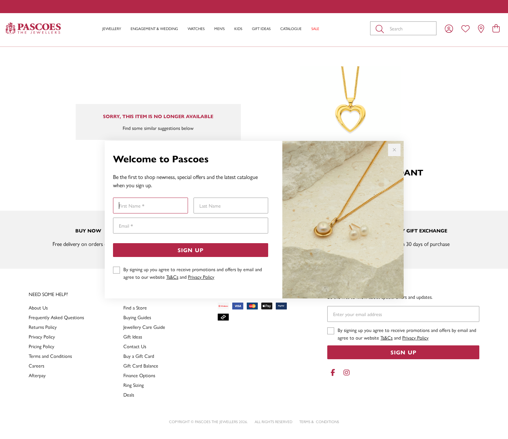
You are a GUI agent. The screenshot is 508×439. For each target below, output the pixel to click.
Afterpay (37, 375)
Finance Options (139, 375)
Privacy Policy (201, 276)
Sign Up (191, 250)
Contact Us (134, 346)
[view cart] (496, 28)
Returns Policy (43, 326)
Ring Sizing (133, 384)
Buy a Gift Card (138, 355)
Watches (196, 28)
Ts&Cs (172, 276)
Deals (128, 394)
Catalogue (291, 28)
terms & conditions (319, 421)
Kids (238, 28)
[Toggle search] (381, 28)
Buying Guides (137, 317)
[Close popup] (394, 150)
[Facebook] (332, 373)
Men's (219, 28)
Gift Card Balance (140, 365)
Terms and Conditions (50, 355)
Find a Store (135, 307)
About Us (38, 307)
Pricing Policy (41, 346)
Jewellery (111, 28)
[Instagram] (345, 373)
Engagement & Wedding (154, 28)
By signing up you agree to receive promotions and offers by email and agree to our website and (192, 273)
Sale (315, 28)
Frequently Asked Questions (56, 317)
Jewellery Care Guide (144, 326)
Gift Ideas (261, 28)
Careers (36, 365)
